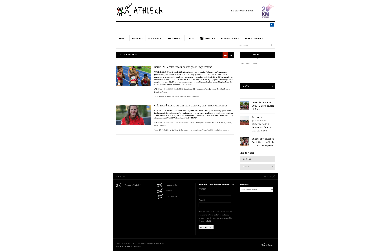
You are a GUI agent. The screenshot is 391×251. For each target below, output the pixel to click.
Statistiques (154, 38)
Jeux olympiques (195, 130)
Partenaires (174, 38)
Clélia (181, 130)
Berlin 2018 (178, 89)
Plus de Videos (247, 153)
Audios (246, 167)
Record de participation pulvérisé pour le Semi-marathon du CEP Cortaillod (261, 124)
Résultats (157, 92)
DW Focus (136, 243)
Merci (189, 96)
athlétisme (162, 96)
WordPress (160, 243)
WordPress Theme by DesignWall (128, 246)
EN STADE (221, 89)
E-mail (202, 200)
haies (186, 130)
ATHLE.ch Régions (229, 38)
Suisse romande (223, 130)
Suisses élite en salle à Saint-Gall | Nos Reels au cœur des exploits (263, 142)
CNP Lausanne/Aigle (200, 89)
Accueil (123, 38)
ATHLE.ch (155, 10)
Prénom (202, 188)
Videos (190, 38)
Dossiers (136, 38)
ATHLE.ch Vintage (253, 38)
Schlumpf (195, 96)
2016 (161, 130)
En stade (212, 89)
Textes (164, 92)
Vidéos (246, 86)
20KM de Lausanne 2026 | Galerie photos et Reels (263, 106)
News (228, 89)
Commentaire (181, 96)
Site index (267, 176)
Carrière (175, 130)
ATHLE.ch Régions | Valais (184, 122)
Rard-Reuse (211, 130)
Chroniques (188, 89)
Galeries (247, 159)
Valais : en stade (160, 125)
